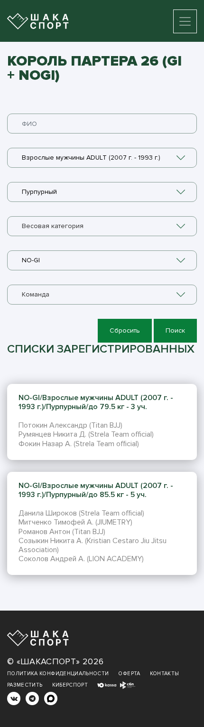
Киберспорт (70, 685)
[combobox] (102, 158)
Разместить (25, 685)
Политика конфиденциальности (58, 673)
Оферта (129, 673)
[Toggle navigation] (185, 21)
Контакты (164, 673)
